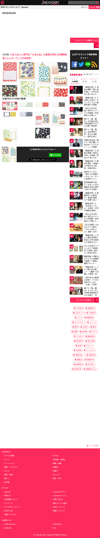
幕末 (94, 327)
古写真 (6, 482)
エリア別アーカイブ (11, 507)
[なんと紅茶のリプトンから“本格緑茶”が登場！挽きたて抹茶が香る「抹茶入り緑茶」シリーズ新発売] (76, 249)
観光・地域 (8, 474)
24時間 (75, 80)
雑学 (76, 327)
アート (6, 459)
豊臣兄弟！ (79, 355)
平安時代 (92, 313)
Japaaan (50, 2)
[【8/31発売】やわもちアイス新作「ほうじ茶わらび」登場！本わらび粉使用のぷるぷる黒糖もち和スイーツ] (76, 227)
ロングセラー (79, 322)
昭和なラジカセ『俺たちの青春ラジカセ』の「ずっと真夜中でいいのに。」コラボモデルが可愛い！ (91, 177)
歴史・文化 (57, 478)
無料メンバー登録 (60, 503)
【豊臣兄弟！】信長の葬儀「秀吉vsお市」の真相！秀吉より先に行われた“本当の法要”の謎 (91, 156)
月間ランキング (10, 514)
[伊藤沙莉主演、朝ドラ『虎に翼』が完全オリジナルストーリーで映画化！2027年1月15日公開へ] (76, 143)
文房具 (78, 350)
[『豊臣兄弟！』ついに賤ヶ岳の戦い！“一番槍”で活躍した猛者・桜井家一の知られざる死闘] (76, 270)
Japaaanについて (59, 495)
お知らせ (7, 495)
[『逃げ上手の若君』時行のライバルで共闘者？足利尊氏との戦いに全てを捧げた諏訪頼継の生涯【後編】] (76, 217)
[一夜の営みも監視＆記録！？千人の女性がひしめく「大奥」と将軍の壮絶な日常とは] (76, 280)
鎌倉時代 (90, 359)
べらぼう (79, 336)
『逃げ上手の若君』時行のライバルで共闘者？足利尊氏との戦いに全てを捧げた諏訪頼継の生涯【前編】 (91, 114)
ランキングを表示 (83, 300)
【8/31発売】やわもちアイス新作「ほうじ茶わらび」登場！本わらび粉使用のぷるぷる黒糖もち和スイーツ (91, 231)
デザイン (89, 345)
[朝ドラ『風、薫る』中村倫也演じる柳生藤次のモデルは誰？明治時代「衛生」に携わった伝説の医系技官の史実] (76, 122)
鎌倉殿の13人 (91, 369)
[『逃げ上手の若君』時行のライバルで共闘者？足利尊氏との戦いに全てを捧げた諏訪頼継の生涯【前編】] (76, 111)
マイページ (8, 503)
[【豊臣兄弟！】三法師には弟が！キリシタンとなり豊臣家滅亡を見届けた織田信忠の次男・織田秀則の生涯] (76, 101)
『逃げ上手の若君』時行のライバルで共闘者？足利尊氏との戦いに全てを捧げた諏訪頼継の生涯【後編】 (91, 220)
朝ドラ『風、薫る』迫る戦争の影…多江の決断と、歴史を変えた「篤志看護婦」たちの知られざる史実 (91, 136)
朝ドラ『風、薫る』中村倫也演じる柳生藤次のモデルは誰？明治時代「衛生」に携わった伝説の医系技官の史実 (91, 125)
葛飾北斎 (77, 369)
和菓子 (55, 471)
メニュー (2, 3)
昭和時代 (79, 364)
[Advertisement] (20, 33)
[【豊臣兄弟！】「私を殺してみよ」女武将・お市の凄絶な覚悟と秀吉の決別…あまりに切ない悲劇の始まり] (76, 206)
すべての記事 (9, 455)
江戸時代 (79, 308)
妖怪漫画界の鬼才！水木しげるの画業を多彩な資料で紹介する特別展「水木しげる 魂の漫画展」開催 (91, 188)
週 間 (84, 80)
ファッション (9, 463)
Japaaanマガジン (59, 491)
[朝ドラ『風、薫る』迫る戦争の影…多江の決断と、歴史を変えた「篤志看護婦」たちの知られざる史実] (76, 132)
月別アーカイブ (59, 507)
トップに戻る (93, 445)
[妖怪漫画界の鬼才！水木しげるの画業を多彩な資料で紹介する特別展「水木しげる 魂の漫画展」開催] (76, 185)
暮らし (6, 478)
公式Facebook (74, 64)
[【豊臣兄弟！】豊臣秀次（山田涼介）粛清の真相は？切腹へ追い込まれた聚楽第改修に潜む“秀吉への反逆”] (76, 196)
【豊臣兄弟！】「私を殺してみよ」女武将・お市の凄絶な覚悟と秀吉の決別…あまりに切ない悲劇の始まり (91, 210)
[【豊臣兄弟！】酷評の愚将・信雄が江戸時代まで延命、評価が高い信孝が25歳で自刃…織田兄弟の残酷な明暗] (76, 164)
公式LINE (88, 64)
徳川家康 (91, 341)
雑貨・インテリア (11, 467)
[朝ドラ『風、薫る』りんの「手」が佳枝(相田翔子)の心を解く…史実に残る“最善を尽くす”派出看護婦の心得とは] (76, 291)
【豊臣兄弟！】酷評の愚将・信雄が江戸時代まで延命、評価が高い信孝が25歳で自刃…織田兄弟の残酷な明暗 (91, 168)
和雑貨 (55, 467)
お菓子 (85, 327)
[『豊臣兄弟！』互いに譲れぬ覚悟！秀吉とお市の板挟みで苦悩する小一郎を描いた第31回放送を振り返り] (76, 238)
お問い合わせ (58, 499)
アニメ (79, 317)
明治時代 (79, 341)
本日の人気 (8, 510)
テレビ (94, 331)
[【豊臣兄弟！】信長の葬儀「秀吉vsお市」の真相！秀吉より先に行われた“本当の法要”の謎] (76, 153)
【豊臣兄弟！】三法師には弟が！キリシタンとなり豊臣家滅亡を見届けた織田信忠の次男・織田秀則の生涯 (91, 104)
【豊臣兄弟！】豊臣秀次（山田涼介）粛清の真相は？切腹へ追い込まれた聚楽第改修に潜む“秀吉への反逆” (91, 199)
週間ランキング (59, 510)
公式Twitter (81, 64)
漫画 (75, 331)
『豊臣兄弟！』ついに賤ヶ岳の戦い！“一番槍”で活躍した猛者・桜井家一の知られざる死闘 (91, 272)
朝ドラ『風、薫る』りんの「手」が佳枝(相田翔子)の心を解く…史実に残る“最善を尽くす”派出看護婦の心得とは (91, 295)
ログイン (84, 7)
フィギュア (90, 350)
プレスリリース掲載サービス (86, 40)
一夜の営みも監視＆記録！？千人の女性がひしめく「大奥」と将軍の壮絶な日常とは (91, 282)
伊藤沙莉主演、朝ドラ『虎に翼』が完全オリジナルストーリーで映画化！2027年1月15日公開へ (91, 146)
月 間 (94, 80)
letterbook (9, 13)
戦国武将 (90, 317)
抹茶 (79, 345)
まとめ (55, 455)
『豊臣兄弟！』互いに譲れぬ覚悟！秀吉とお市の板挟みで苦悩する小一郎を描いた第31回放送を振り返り (91, 241)
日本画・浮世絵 (59, 459)
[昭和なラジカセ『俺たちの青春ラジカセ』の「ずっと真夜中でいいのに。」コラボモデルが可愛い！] (76, 175)
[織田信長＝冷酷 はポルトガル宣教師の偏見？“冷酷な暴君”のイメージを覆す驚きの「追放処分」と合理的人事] (76, 259)
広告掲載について (11, 499)
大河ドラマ (79, 313)
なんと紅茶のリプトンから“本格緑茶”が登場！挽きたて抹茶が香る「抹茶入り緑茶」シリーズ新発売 (91, 251)
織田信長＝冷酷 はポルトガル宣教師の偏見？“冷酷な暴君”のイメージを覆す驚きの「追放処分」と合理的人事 (91, 263)
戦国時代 (91, 308)
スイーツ (92, 322)
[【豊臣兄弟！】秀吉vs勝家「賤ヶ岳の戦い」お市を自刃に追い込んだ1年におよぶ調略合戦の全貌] (76, 90)
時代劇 (84, 331)
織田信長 (91, 336)
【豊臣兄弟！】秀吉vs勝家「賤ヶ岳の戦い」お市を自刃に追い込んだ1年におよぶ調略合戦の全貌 (91, 93)
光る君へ (91, 364)
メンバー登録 (94, 7)
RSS (94, 64)
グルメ (6, 471)
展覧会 (79, 359)
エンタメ (56, 474)
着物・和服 (57, 463)
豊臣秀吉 (92, 355)
